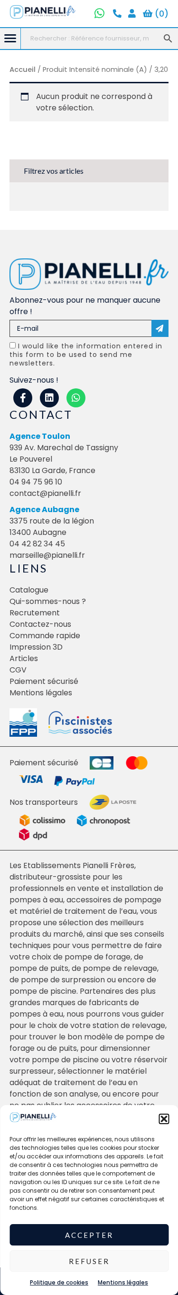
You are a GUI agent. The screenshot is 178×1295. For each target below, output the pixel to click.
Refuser (89, 1261)
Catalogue (28, 589)
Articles (23, 658)
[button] (164, 1119)
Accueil (22, 69)
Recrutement (34, 612)
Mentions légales (123, 1282)
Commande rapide (44, 635)
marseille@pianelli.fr (47, 555)
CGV (18, 669)
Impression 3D (36, 647)
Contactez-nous (40, 624)
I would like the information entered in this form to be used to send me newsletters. (85, 354)
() (160, 14)
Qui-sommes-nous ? (47, 601)
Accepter (89, 1235)
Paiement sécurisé (43, 681)
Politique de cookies (59, 1282)
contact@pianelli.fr (45, 493)
